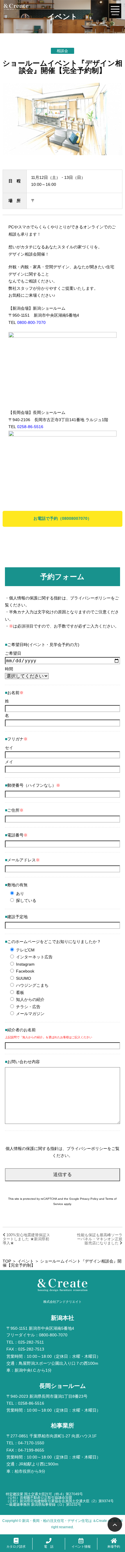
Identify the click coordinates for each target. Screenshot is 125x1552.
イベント (25, 1261)
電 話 (48, 1546)
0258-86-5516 (30, 427)
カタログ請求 (16, 1546)
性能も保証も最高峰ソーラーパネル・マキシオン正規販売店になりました (99, 1239)
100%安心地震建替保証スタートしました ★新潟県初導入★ (26, 1239)
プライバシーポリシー (90, 598)
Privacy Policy (89, 1198)
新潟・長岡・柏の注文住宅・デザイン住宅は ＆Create (64, 1521)
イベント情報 (81, 1546)
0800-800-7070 (31, 322)
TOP (7, 1261)
